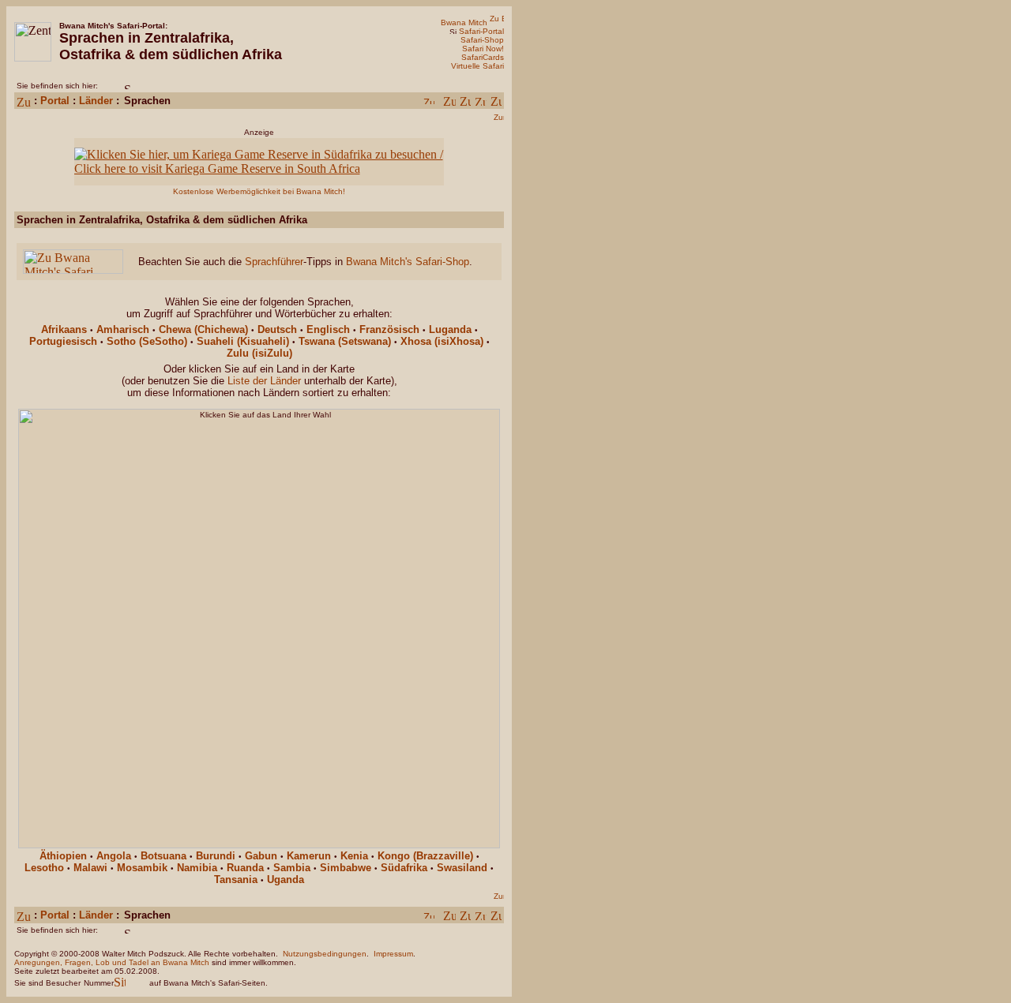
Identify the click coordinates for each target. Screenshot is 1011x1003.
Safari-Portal (481, 31)
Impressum (393, 953)
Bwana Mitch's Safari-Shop (407, 262)
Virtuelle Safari (477, 66)
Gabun (261, 856)
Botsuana (163, 856)
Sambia (291, 868)
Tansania (235, 879)
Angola (113, 856)
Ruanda (245, 868)
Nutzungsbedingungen (324, 953)
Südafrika (404, 868)
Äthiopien (63, 856)
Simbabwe (345, 868)
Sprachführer (274, 262)
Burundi (215, 856)
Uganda (285, 879)
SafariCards (482, 57)
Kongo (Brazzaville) (425, 856)
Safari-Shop (482, 40)
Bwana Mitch (464, 22)
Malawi (90, 868)
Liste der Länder (264, 381)
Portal (55, 101)
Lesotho (44, 868)
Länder (96, 101)
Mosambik (142, 868)
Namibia (197, 868)
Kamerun (309, 856)
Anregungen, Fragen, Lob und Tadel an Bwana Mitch (111, 962)
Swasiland (462, 868)
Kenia (354, 856)
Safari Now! (483, 48)
